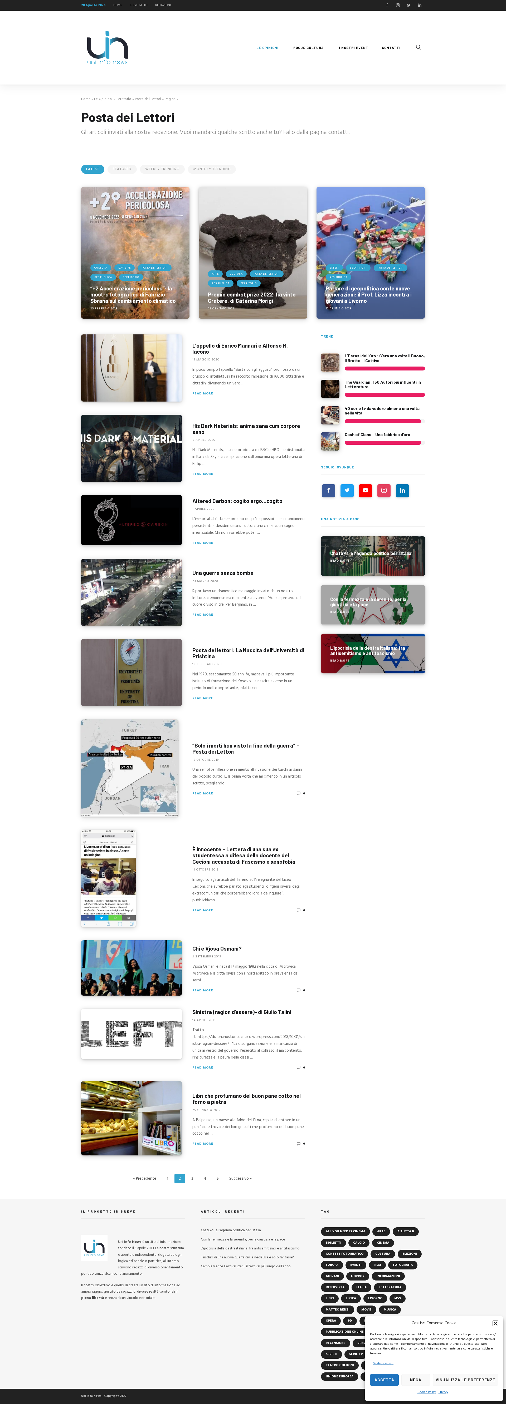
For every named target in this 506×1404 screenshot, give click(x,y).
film (377, 1265)
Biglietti (333, 1242)
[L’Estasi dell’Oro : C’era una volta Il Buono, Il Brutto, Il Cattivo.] (330, 362)
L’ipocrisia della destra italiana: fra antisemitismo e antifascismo (250, 1248)
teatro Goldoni (340, 1365)
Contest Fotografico (344, 1254)
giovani (332, 1276)
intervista (335, 1287)
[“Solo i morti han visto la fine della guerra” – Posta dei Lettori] (129, 768)
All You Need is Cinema (345, 1231)
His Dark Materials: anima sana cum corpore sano (246, 428)
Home (86, 99)
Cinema (383, 1242)
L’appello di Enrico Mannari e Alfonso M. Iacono (240, 348)
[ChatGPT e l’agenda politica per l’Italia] (373, 556)
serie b (331, 1354)
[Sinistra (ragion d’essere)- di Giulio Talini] (131, 1034)
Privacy (443, 1392)
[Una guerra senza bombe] (131, 592)
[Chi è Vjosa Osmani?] (131, 968)
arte (381, 1231)
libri (330, 1298)
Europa (332, 1265)
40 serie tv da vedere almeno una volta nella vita (382, 411)
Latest (92, 169)
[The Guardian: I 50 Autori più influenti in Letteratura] (330, 389)
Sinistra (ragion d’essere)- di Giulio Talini (241, 1011)
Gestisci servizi (383, 1363)
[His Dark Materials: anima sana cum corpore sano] (131, 448)
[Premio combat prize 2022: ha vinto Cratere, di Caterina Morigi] (253, 253)
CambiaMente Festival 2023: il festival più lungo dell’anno (246, 1266)
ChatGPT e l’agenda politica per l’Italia (231, 1230)
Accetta (384, 1379)
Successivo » (240, 1178)
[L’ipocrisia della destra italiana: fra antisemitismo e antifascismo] (373, 653)
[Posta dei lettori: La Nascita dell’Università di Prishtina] (131, 672)
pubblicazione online (345, 1331)
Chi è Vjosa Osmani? (217, 948)
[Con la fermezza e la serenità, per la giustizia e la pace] (373, 605)
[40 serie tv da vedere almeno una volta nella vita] (330, 415)
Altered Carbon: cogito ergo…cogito (237, 500)
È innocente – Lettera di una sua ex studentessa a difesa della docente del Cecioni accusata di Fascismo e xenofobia (243, 855)
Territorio (123, 99)
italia (361, 1287)
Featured (122, 169)
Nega (415, 1379)
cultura (382, 1254)
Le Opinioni (103, 99)
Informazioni (388, 1276)
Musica (390, 1309)
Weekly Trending (162, 169)
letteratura (390, 1287)
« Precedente (144, 1178)
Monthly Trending (212, 169)
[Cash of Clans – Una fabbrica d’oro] (330, 441)
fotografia (403, 1265)
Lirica (351, 1298)
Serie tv (356, 1354)
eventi (356, 1265)
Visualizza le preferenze (465, 1379)
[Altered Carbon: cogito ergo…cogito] (131, 520)
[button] (495, 1323)
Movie (366, 1309)
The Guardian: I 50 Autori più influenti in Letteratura (383, 384)
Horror (357, 1276)
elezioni (409, 1254)
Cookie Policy (426, 1392)
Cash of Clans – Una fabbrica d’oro (377, 434)
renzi (362, 1343)
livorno (375, 1298)
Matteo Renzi (337, 1309)
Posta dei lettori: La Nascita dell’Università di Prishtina (248, 653)
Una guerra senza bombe (223, 572)
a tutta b (405, 1231)
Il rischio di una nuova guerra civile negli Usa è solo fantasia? (247, 1257)
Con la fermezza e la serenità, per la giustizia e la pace (243, 1240)
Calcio (359, 1242)
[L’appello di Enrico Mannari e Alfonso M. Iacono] (131, 368)
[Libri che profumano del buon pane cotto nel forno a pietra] (131, 1118)
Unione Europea (339, 1376)
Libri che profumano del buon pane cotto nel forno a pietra (246, 1098)
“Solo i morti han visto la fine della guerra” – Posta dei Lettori (245, 748)
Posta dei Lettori (148, 99)
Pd (350, 1320)
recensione (336, 1343)
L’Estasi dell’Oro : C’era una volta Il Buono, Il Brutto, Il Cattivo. (385, 358)
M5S (397, 1298)
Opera (331, 1320)
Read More (202, 393)
